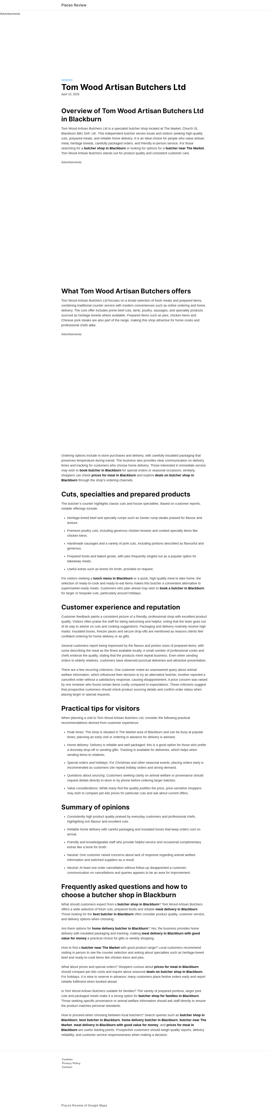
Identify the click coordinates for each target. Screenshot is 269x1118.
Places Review (73, 5)
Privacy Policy (71, 1063)
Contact (67, 1067)
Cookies (67, 1059)
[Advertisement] (134, 43)
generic (67, 80)
